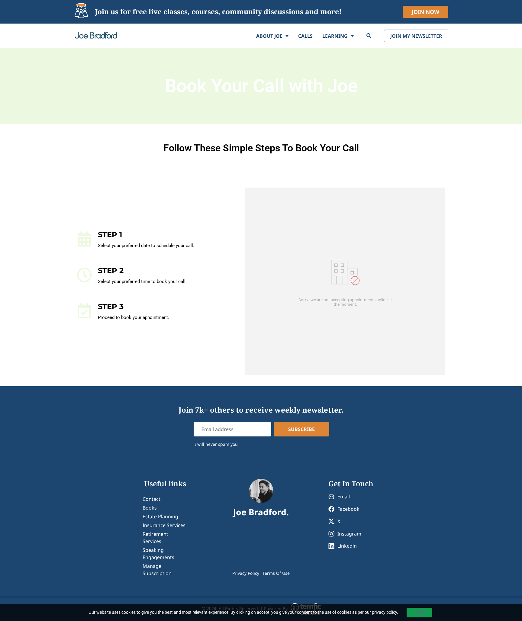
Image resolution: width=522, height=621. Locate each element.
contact (151, 499)
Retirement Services (155, 538)
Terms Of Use (276, 573)
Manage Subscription (157, 570)
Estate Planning (160, 516)
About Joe (269, 36)
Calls (305, 36)
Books (150, 507)
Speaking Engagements (158, 554)
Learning (335, 36)
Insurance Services (164, 525)
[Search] (368, 36)
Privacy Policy (245, 573)
